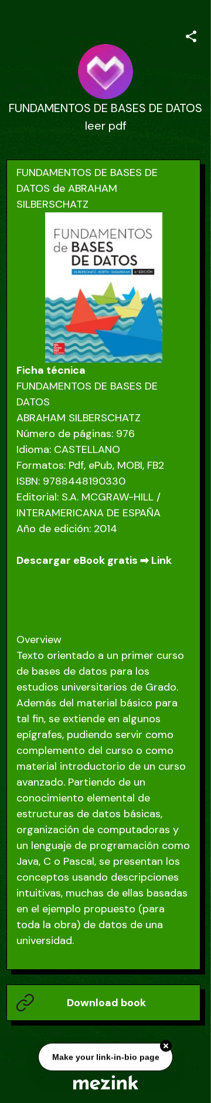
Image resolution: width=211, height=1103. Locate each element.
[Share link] (191, 34)
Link (161, 560)
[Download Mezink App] (105, 1082)
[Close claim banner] (166, 1046)
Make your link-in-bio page (105, 1056)
